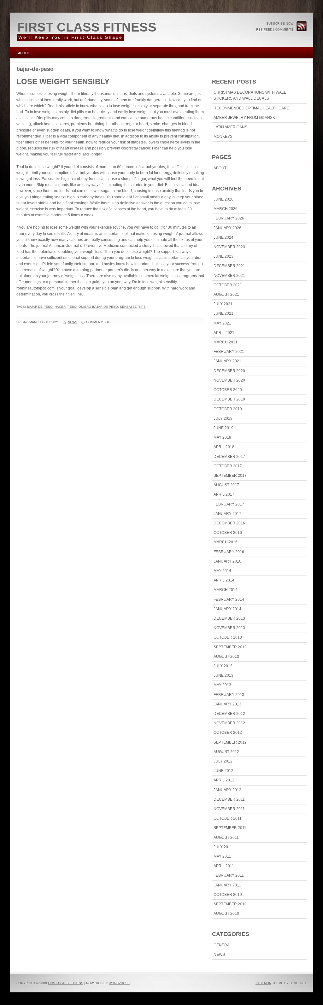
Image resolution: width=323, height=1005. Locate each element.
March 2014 (226, 589)
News (72, 322)
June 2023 (223, 256)
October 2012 (228, 732)
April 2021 (224, 332)
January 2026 (227, 228)
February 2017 (229, 504)
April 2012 (224, 780)
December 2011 (229, 799)
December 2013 (229, 618)
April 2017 (224, 494)
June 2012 (223, 770)
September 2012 (230, 742)
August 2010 (226, 913)
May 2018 (222, 437)
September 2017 (230, 475)
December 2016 (229, 523)
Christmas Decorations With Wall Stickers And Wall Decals (250, 95)
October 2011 (228, 818)
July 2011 (223, 847)
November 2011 (229, 809)
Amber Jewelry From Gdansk (244, 117)
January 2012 (227, 790)
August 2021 (226, 294)
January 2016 (227, 561)
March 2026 (226, 209)
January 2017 (227, 513)
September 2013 (230, 647)
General (223, 945)
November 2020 (229, 380)
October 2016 (228, 532)
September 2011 (230, 828)
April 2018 (224, 447)
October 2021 (228, 285)
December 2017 (229, 456)
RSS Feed (264, 29)
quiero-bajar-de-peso (98, 306)
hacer (60, 306)
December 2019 (229, 399)
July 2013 (223, 666)
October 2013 (228, 637)
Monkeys (223, 136)
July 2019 (223, 418)
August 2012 (226, 752)
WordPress (119, 983)
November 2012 (229, 723)
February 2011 (229, 875)
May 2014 (222, 571)
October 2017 (228, 466)
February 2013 (229, 694)
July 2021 (223, 304)
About (24, 53)
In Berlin (263, 983)
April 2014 (224, 580)
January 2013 (227, 704)
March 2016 (226, 542)
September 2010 (230, 904)
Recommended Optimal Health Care (251, 108)
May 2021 (222, 323)
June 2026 (223, 199)
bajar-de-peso (40, 306)
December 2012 (229, 713)
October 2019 (228, 409)
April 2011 (224, 866)
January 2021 (227, 361)
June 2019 (223, 428)
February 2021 (229, 351)
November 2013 (229, 628)
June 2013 (223, 675)
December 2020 (229, 371)
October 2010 (228, 894)
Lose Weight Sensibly (62, 81)
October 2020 (228, 390)
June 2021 (223, 313)
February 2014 (229, 599)
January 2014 (227, 609)
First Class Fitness (86, 27)
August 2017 (226, 485)
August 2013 (226, 656)
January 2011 (227, 885)
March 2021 (226, 342)
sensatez (128, 306)
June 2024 (223, 237)
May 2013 (222, 685)
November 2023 (229, 247)
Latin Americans (230, 127)
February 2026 (229, 218)
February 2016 (229, 552)
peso (72, 306)
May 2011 (222, 856)
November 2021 (229, 275)
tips (142, 306)
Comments (284, 29)
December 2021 (229, 266)
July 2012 (223, 761)
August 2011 (226, 837)
